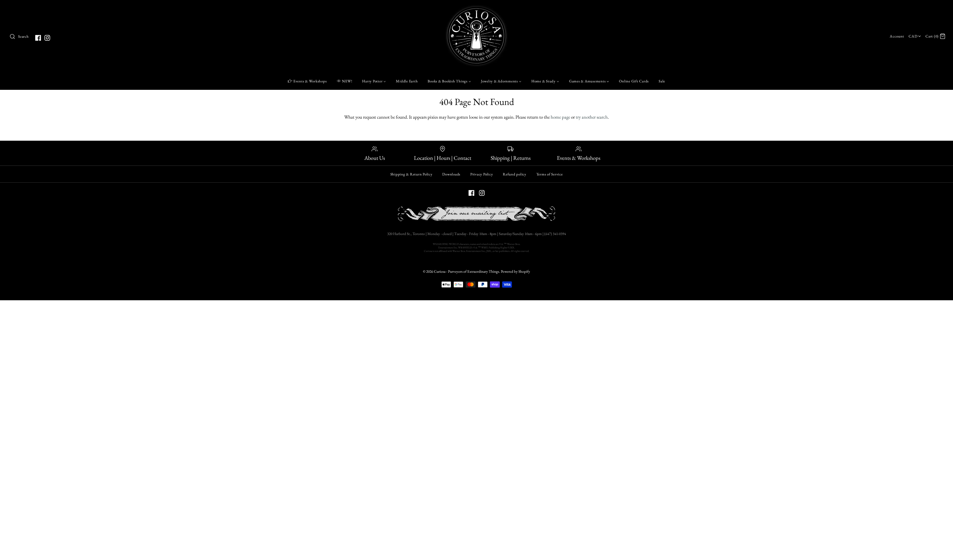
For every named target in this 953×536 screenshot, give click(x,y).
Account (897, 36)
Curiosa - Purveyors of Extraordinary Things (466, 271)
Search (23, 36)
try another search (592, 117)
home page (560, 117)
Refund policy (514, 174)
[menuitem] (307, 80)
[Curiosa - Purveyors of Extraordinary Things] (476, 8)
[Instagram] (47, 38)
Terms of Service (549, 174)
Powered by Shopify (515, 271)
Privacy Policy (481, 174)
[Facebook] (38, 38)
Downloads (451, 174)
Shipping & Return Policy (411, 174)
